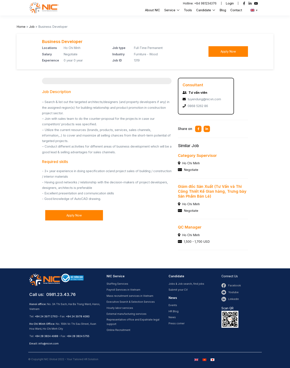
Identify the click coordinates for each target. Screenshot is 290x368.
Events (173, 305)
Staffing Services (117, 283)
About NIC (152, 10)
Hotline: (188, 3)
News (172, 317)
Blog (223, 10)
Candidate (204, 10)
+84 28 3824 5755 (77, 336)
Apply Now (228, 51)
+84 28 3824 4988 (46, 336)
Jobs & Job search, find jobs (186, 283)
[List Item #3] (256, 3)
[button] (229, 3)
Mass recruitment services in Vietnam (130, 295)
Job (32, 27)
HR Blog (174, 311)
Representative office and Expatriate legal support (133, 322)
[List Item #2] (250, 3)
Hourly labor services (120, 307)
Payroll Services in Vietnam (123, 289)
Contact (236, 10)
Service (170, 10)
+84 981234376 (205, 3)
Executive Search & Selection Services (131, 301)
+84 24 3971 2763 (46, 316)
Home (21, 27)
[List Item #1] (244, 3)
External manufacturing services (126, 313)
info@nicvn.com (48, 343)
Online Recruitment (118, 330)
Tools (188, 10)
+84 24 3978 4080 (78, 316)
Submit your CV (178, 289)
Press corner (176, 323)
